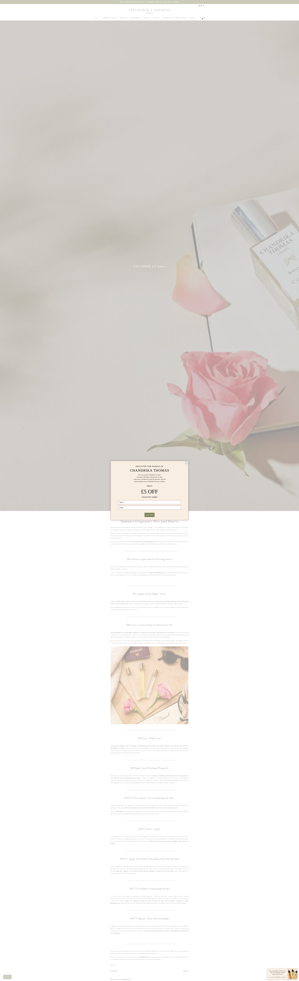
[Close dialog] (186, 462)
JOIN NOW (149, 515)
